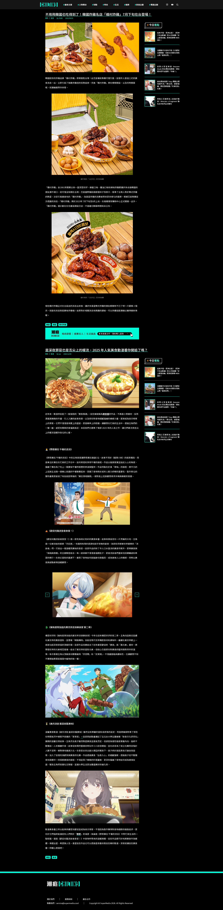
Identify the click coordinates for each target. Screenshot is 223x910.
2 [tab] (94, 623)
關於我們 (50, 899)
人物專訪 (82, 4)
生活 (116, 4)
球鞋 (94, 4)
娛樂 (126, 4)
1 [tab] (90, 623)
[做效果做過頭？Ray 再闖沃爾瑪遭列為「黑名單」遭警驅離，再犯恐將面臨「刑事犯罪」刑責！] (150, 85)
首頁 (46, 18)
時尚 (105, 4)
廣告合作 (86, 899)
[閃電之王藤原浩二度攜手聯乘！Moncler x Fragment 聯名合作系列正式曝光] (150, 101)
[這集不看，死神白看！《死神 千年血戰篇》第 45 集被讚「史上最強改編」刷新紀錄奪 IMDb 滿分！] (150, 36)
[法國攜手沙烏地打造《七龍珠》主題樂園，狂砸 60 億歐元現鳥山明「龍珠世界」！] (150, 53)
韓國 (54, 324)
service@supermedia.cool (67, 903)
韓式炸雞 (62, 324)
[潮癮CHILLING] (49, 5)
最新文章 (67, 4)
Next (137, 595)
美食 (48, 324)
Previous (47, 595)
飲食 (52, 18)
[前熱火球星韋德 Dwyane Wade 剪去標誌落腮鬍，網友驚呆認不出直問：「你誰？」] (150, 69)
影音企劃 (139, 4)
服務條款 (68, 899)
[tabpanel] (92, 594)
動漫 (52, 354)
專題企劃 (153, 4)
